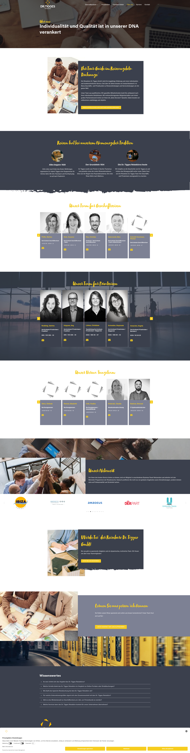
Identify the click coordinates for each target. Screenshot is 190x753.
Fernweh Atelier (118, 5)
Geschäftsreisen (90, 5)
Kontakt (147, 5)
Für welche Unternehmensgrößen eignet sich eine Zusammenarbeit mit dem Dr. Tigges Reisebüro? (77, 695)
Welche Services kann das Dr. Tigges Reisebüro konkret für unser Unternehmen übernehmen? (75, 704)
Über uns (130, 5)
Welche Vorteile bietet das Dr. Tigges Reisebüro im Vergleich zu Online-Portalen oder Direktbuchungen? (78, 686)
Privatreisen (106, 5)
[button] (38, 235)
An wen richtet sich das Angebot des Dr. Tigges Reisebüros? (64, 682)
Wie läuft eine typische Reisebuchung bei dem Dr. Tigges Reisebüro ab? (67, 691)
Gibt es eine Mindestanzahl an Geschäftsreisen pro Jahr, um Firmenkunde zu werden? (72, 700)
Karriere (139, 5)
